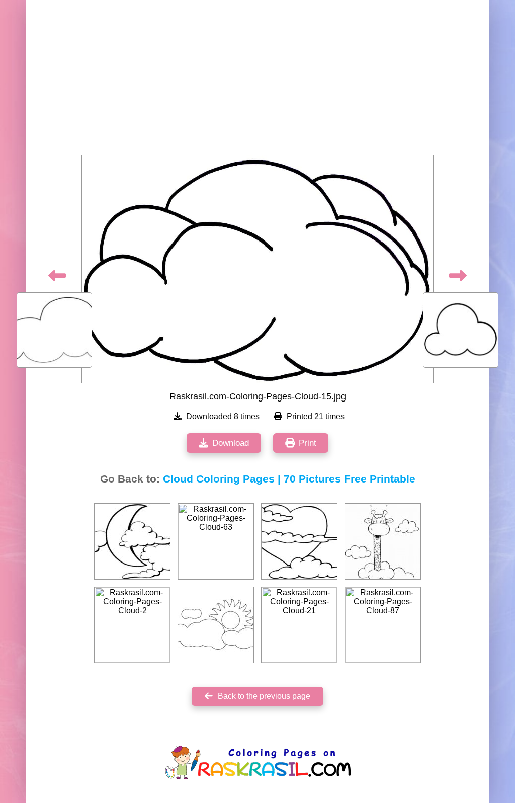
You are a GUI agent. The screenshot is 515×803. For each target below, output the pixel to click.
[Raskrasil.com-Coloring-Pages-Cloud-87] (383, 625)
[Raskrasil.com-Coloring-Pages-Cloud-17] (299, 541)
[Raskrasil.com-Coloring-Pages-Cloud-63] (216, 541)
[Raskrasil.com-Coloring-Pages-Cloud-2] (132, 625)
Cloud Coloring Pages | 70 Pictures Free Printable (289, 479)
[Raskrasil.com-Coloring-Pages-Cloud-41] (132, 541)
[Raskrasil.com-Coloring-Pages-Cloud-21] (299, 625)
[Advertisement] (257, 80)
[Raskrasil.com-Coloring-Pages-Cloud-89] (383, 541)
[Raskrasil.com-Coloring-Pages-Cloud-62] (216, 625)
